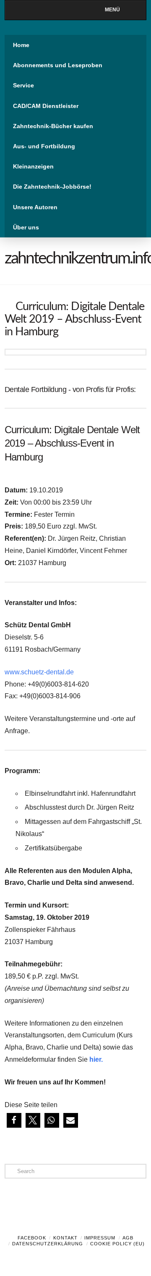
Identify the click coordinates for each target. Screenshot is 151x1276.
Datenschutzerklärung (47, 1243)
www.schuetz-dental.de (39, 672)
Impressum (99, 1237)
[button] (14, 1120)
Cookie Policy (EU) (117, 1243)
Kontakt (65, 1237)
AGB (127, 1237)
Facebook (32, 1237)
